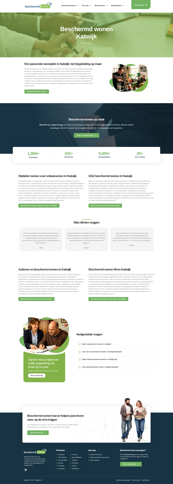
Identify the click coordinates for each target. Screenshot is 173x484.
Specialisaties (116, 5)
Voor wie (85, 5)
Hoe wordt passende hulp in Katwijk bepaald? (100, 367)
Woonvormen (100, 5)
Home (83, 43)
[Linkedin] (25, 469)
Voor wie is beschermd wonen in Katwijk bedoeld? (102, 352)
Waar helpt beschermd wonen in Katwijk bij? (99, 359)
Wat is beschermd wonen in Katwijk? (96, 344)
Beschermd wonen (69, 5)
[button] (84, 253)
